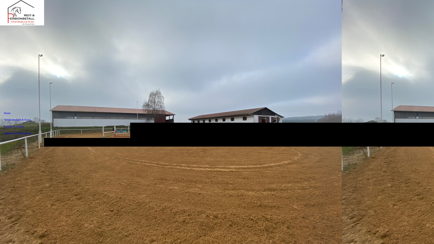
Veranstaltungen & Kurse (17, 119)
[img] (22, 12)
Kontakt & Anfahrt (14, 126)
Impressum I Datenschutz (17, 133)
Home (7, 113)
